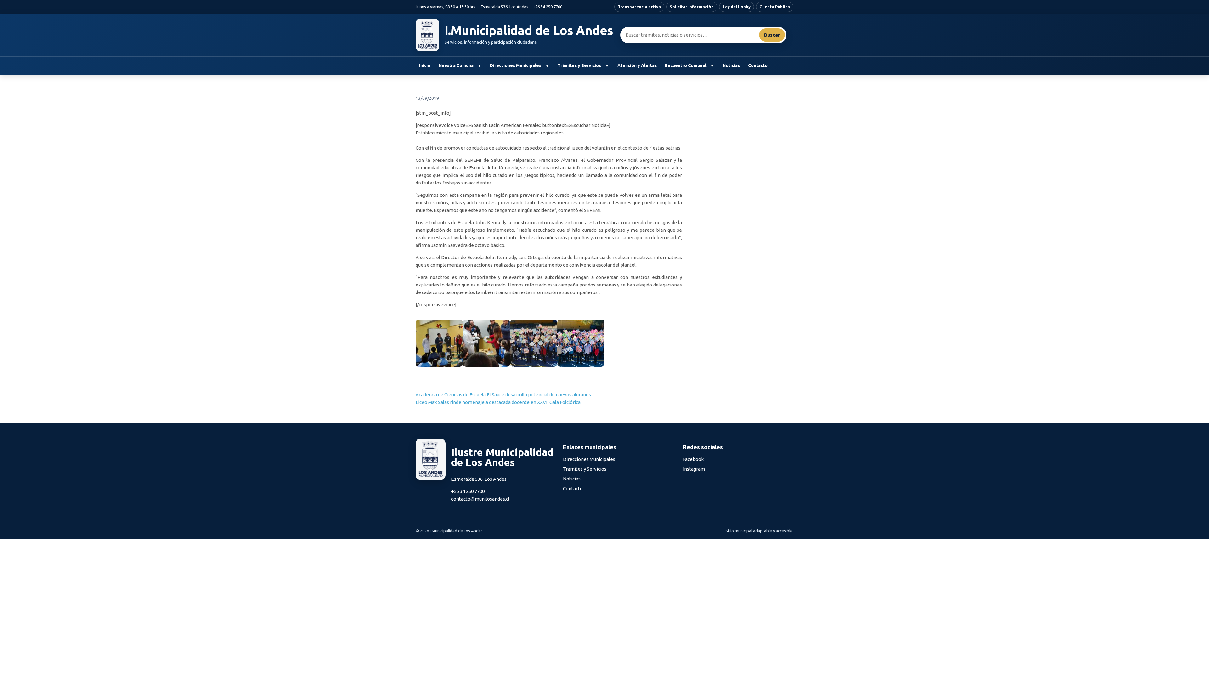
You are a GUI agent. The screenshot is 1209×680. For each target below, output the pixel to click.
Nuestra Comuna (456, 65)
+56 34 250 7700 (547, 6)
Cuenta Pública (774, 6)
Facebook (693, 459)
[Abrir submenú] (479, 65)
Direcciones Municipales (515, 65)
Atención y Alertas (637, 65)
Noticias (731, 65)
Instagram (694, 469)
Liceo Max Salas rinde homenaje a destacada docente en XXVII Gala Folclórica (498, 402)
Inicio (424, 65)
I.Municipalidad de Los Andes (529, 30)
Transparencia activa (639, 6)
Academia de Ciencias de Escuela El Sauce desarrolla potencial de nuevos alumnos (503, 394)
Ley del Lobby (737, 6)
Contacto (758, 65)
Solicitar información (692, 6)
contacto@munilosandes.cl (480, 499)
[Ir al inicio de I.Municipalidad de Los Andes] (427, 35)
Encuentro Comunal (685, 65)
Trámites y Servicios (579, 65)
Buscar (772, 34)
